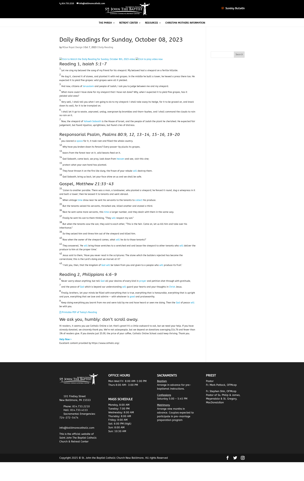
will (135, 171)
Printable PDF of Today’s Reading (79, 312)
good (132, 296)
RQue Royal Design (72, 47)
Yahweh (88, 121)
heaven (120, 159)
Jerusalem (88, 86)
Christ (172, 286)
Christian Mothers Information (185, 23)
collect (138, 200)
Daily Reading (105, 47)
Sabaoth (96, 121)
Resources (151, 23)
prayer (142, 281)
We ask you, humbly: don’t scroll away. (98, 319)
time (80, 200)
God (103, 265)
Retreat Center (128, 23)
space (79, 141)
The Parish (105, 23)
